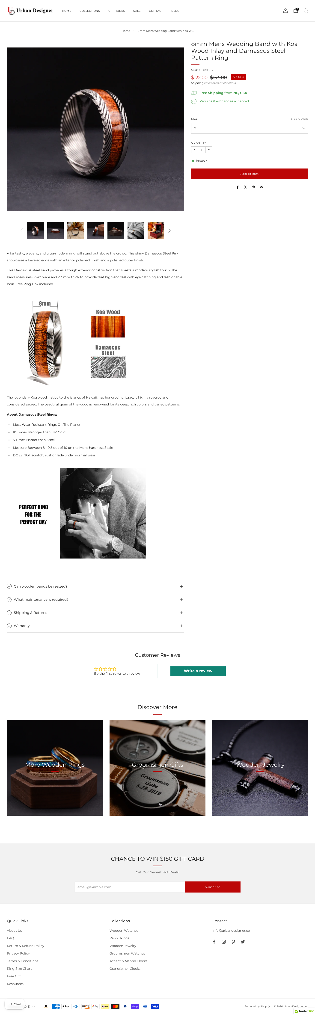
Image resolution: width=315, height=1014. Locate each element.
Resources (15, 984)
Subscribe (213, 887)
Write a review (198, 671)
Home (126, 31)
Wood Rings (119, 938)
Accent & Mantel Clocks (128, 961)
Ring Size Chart (19, 968)
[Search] (305, 10)
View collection (55, 786)
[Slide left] (21, 230)
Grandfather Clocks (125, 968)
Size (194, 118)
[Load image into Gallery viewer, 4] (95, 230)
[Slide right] (169, 230)
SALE (137, 10)
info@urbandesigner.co (231, 930)
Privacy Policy (18, 953)
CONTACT (156, 10)
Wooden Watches (124, 930)
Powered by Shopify (257, 1006)
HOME (66, 10)
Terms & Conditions (22, 961)
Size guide (299, 118)
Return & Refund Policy (25, 946)
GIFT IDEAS (116, 10)
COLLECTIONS (90, 10)
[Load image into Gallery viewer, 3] (75, 230)
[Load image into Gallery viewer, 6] (135, 230)
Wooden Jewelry (123, 946)
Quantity (198, 143)
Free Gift (14, 976)
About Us (14, 930)
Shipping (197, 83)
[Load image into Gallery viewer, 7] (155, 230)
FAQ (10, 938)
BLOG (175, 10)
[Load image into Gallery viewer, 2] (55, 230)
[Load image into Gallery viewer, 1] (35, 230)
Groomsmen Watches (127, 953)
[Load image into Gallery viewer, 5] (115, 230)
